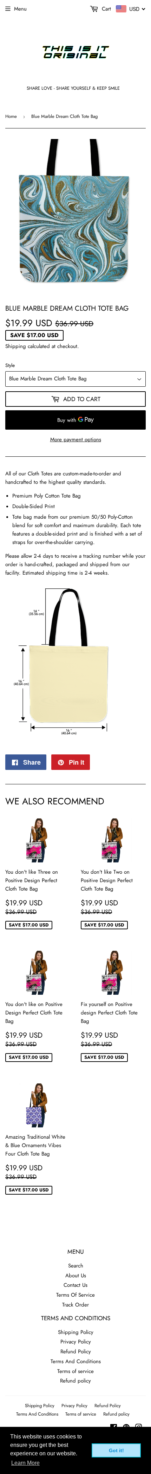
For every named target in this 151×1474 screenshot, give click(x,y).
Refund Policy (75, 1351)
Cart (105, 9)
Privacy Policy (75, 1342)
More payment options (75, 439)
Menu (20, 9)
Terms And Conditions (76, 1361)
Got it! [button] (116, 1450)
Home (11, 116)
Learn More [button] (25, 1463)
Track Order (75, 1305)
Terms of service (75, 1371)
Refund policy (75, 1381)
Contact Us (75, 1285)
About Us (75, 1275)
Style (10, 365)
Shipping (15, 346)
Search (75, 1266)
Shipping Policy (75, 1332)
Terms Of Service (75, 1295)
